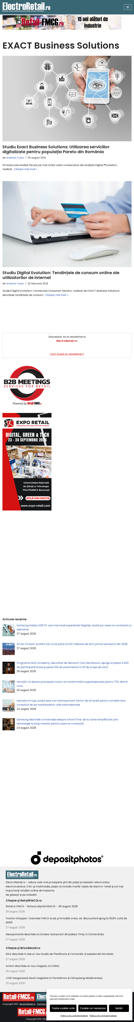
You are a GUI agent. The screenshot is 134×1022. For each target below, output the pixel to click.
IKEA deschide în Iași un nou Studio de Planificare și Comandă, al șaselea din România (59, 954)
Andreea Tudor (15, 157)
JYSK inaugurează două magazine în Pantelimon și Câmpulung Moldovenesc (54, 978)
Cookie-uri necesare (93, 1008)
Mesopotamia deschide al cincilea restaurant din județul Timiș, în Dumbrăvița (55, 934)
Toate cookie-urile (63, 1008)
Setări (119, 1008)
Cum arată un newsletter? (67, 354)
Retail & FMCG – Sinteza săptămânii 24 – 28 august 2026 (42, 906)
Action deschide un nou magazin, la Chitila (32, 966)
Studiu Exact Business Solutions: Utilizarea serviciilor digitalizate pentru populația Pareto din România (55, 149)
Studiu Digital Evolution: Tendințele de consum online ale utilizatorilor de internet (60, 275)
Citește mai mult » (25, 169)
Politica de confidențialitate (74, 1015)
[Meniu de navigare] (128, 7)
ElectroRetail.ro (27, 1004)
